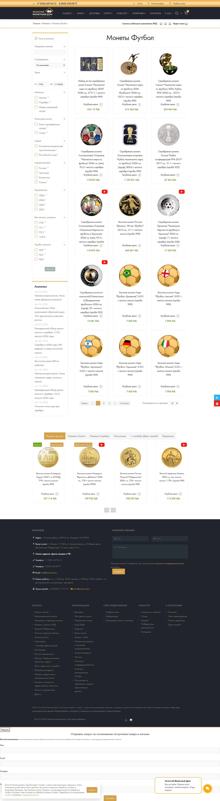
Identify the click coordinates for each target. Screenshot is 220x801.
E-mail (2, 758)
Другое (38, 694)
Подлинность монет (83, 620)
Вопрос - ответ (81, 637)
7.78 (42, 222)
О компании (174, 605)
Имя (2, 745)
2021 (42, 209)
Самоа (43, 182)
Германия (44, 172)
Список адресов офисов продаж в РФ (53, 553)
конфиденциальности (30, 795)
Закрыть (5, 729)
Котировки (146, 631)
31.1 (42, 227)
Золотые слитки (42, 637)
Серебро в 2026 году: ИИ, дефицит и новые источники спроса (49, 348)
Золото (44, 97)
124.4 (43, 236)
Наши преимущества (177, 616)
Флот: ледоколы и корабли (47, 665)
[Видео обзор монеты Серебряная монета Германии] (182, 192)
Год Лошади (40, 649)
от (36, 83)
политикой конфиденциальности (169, 563)
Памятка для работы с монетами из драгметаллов (84, 645)
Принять (92, 790)
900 (42, 259)
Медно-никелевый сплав (48, 108)
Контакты (172, 612)
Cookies (8, 795)
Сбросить (50, 269)
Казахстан (45, 177)
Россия (44, 167)
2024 (42, 200)
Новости (144, 605)
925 (42, 254)
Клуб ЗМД (79, 624)
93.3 (42, 231)
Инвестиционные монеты (46, 616)
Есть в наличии (46, 38)
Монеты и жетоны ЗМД (45, 624)
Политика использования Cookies (81, 672)
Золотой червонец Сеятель (47, 633)
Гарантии (79, 628)
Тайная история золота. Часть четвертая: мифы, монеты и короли (50, 377)
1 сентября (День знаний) (46, 645)
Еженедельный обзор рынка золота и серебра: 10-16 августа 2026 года (49, 393)
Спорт (43, 132)
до (51, 83)
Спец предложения (115, 605)
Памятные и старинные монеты (49, 620)
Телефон (4, 771)
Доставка (79, 612)
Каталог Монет (42, 612)
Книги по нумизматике (45, 689)
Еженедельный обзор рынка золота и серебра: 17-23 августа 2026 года (49, 332)
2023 (42, 204)
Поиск (139, 3)
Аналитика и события (150, 612)
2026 (43, 195)
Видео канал (179, 23)
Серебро (45, 102)
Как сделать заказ (83, 616)
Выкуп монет (80, 633)
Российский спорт (49, 154)
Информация (80, 605)
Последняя (124, 403)
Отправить (118, 571)
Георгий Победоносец (45, 628)
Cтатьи (144, 616)
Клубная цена (91, 104)
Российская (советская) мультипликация (51, 148)
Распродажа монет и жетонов (119, 620)
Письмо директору (176, 620)
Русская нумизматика (44, 653)
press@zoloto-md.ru (81, 588)
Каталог (37, 605)
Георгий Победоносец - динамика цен (148, 624)
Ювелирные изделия (44, 670)
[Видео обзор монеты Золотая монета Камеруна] (102, 445)
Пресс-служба (174, 624)
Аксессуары (40, 641)
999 (42, 249)
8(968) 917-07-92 (60, 588)
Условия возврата (83, 652)
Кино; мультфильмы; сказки (49, 126)
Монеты (78, 656)
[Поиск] (177, 13)
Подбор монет (112, 612)
